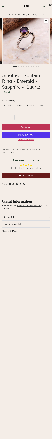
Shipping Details (9, 217)
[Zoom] (46, 21)
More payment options (26, 139)
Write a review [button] (26, 175)
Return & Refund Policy (12, 224)
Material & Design (10, 231)
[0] (48, 6)
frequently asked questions (29, 205)
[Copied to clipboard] (23, 184)
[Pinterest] (16, 184)
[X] (13, 184)
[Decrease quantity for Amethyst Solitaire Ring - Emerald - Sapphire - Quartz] (4, 117)
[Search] (44, 6)
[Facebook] (9, 184)
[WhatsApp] (20, 184)
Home (4, 15)
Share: (4, 184)
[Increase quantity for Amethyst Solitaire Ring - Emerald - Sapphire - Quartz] (12, 117)
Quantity (5, 112)
